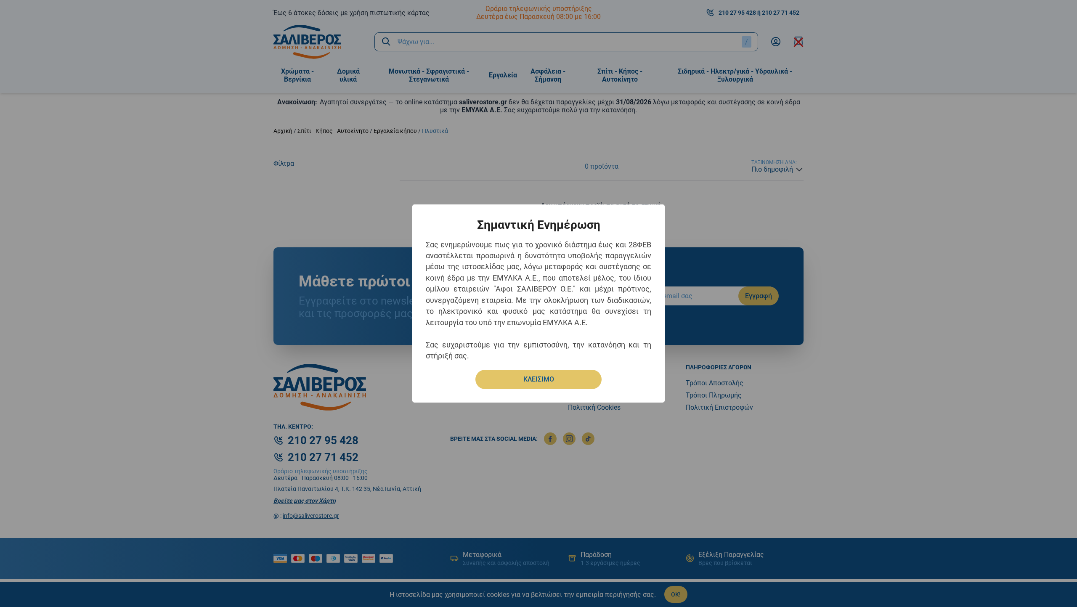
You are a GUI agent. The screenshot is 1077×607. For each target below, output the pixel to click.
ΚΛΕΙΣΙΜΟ (538, 379)
